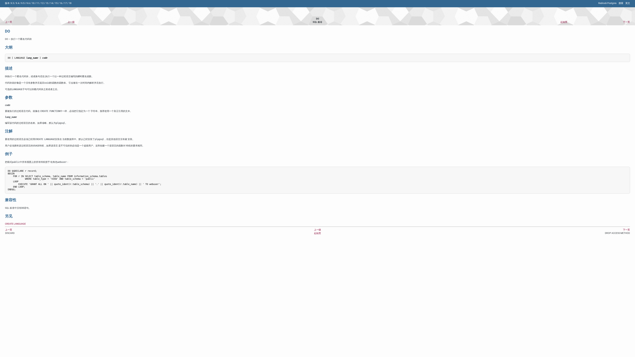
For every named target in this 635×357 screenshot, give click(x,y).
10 (33, 3)
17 (65, 3)
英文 (627, 3)
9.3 (12, 3)
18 (70, 3)
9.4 (17, 3)
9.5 (22, 3)
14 (51, 3)
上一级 (71, 22)
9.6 (28, 3)
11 (37, 3)
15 (56, 3)
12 (42, 3)
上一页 (8, 22)
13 (47, 3)
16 (61, 3)
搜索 (621, 3)
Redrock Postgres (607, 3)
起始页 (563, 22)
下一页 (626, 22)
